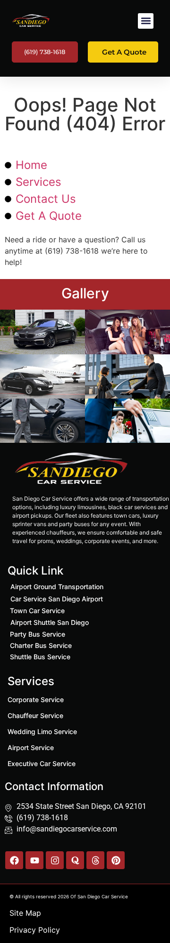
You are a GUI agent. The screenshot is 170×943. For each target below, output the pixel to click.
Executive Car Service (42, 763)
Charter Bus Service (41, 645)
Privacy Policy (34, 930)
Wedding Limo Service (42, 731)
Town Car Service (37, 611)
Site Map (25, 913)
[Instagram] (55, 860)
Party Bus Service (37, 634)
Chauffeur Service (35, 715)
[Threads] (95, 860)
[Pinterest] (116, 860)
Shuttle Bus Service (40, 657)
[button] (145, 21)
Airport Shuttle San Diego (49, 622)
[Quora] (75, 860)
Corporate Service (36, 699)
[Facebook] (14, 860)
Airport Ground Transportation (56, 587)
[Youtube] (34, 860)
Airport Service (31, 747)
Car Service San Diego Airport (56, 599)
